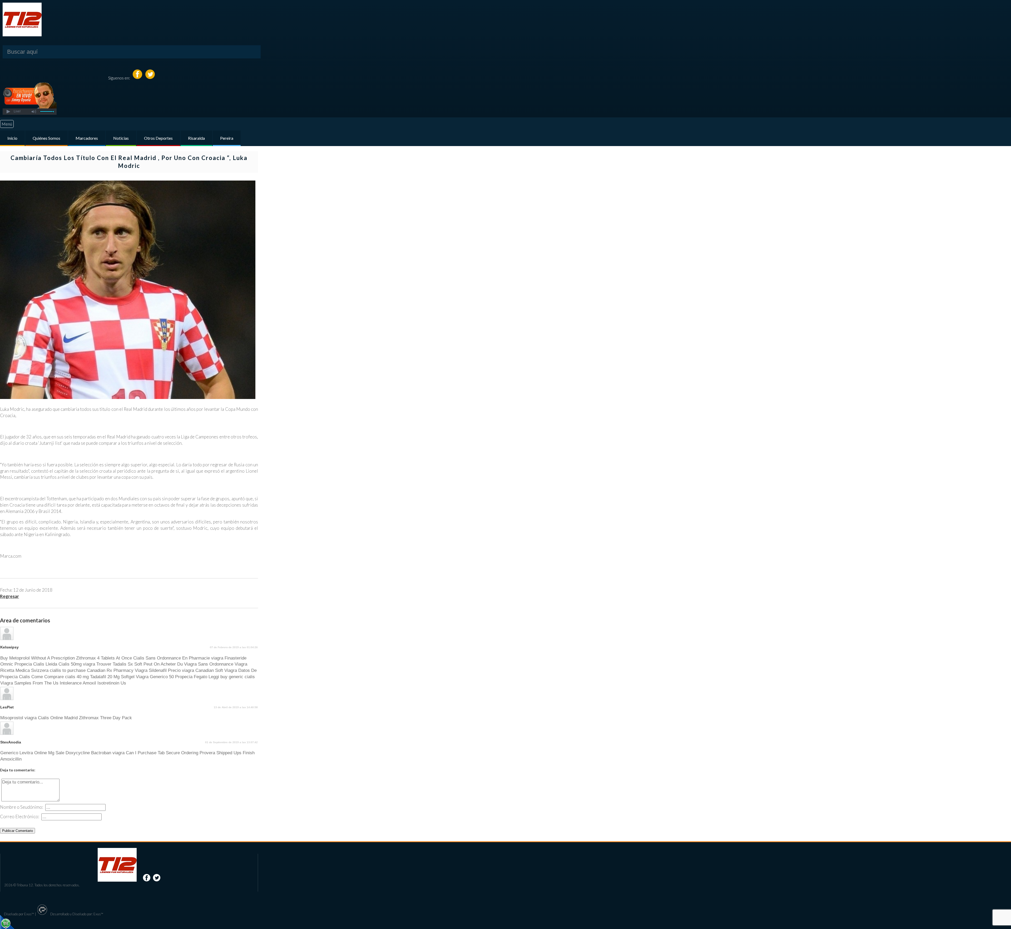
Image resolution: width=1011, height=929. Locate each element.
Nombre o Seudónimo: (21, 807)
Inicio (12, 138)
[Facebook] (137, 78)
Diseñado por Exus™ (19, 914)
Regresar (9, 596)
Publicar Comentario (17, 831)
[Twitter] (150, 78)
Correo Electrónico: (19, 816)
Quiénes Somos (46, 138)
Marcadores (87, 138)
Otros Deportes (158, 138)
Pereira (226, 138)
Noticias (121, 138)
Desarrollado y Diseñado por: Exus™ (76, 914)
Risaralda (196, 138)
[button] (8, 111)
